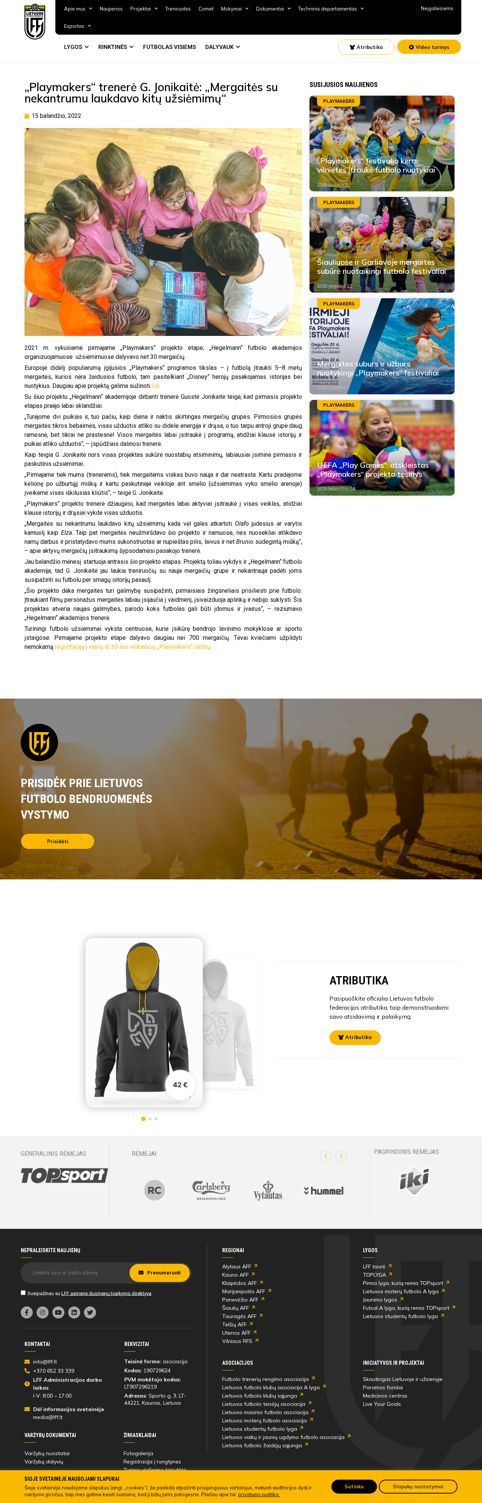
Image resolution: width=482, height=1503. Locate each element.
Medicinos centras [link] (385, 1395)
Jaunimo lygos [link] (380, 1299)
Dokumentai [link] (270, 9)
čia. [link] (156, 385)
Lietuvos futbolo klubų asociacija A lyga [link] (271, 1387)
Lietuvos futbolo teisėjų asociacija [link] (263, 1404)
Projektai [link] (140, 9)
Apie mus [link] (74, 9)
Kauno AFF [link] (235, 1274)
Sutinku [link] (354, 1486)
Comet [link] (206, 9)
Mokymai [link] (231, 9)
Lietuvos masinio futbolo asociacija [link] (265, 1412)
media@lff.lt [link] (48, 1417)
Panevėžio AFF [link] (240, 1299)
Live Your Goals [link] (382, 1404)
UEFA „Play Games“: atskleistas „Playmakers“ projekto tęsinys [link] (373, 469)
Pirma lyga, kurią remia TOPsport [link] (403, 1283)
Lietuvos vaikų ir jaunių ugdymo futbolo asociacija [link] (283, 1437)
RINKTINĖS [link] (112, 47)
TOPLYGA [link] (374, 1274)
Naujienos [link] (111, 9)
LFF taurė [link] (374, 1266)
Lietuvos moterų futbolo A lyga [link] (401, 1291)
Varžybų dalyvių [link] (43, 1461)
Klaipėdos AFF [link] (239, 1283)
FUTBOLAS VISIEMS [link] (169, 47)
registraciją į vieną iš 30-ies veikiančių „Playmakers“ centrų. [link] (133, 646)
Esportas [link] (74, 26)
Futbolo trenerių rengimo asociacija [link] (265, 1379)
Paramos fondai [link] (383, 1387)
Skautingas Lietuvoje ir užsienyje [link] (402, 1379)
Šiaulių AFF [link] (235, 1308)
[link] (35, 22)
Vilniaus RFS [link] (237, 1341)
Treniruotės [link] (178, 9)
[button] (326, 1157)
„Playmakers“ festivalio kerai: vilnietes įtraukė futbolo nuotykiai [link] (376, 165)
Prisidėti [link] (58, 841)
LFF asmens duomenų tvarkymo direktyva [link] (106, 1293)
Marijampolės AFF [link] (243, 1291)
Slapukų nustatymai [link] (418, 1486)
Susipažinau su (89, 1293)
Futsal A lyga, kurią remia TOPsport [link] (406, 1308)
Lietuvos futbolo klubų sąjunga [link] (259, 1395)
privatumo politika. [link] (259, 1494)
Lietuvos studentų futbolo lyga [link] (400, 1316)
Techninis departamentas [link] (327, 9)
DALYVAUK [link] (219, 47)
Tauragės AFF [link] (239, 1316)
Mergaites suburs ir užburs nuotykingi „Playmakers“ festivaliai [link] (378, 368)
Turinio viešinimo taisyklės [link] (155, 1469)
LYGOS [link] (73, 47)
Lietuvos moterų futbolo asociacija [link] (264, 1420)
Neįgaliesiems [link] (437, 8)
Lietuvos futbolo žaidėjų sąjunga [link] (262, 1445)
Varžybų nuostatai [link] (47, 1453)
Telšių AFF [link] (234, 1324)
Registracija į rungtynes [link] (152, 1461)
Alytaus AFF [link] (236, 1266)
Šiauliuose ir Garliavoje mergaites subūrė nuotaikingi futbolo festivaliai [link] (381, 266)
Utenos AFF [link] (236, 1332)
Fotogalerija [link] (138, 1453)
